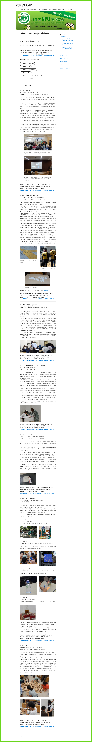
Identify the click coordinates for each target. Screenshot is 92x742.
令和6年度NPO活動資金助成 (67, 49)
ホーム (17, 9)
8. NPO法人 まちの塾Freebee (28, 85)
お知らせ (23, 9)
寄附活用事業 (61, 9)
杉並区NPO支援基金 (24, 5)
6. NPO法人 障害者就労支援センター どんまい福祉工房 (33, 79)
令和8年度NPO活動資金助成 (67, 47)
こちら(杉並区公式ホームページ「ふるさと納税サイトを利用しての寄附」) (37, 55)
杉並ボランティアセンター (65, 68)
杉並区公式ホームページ (65, 65)
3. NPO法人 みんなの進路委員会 (28, 69)
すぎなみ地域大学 (63, 61)
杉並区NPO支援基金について (33, 9)
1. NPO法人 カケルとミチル (27, 63)
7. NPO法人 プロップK (26, 82)
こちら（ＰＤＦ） (48, 290)
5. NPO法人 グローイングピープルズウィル (30, 75)
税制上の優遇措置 (53, 9)
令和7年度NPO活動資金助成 (67, 48)
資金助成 (70, 9)
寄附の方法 (44, 9)
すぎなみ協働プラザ (64, 58)
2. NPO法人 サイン (25, 66)
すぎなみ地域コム (63, 55)
